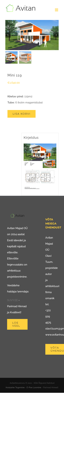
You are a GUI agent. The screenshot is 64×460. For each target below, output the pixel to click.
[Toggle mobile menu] (57, 10)
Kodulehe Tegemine (15, 387)
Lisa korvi (21, 113)
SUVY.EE (12, 300)
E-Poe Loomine (34, 387)
